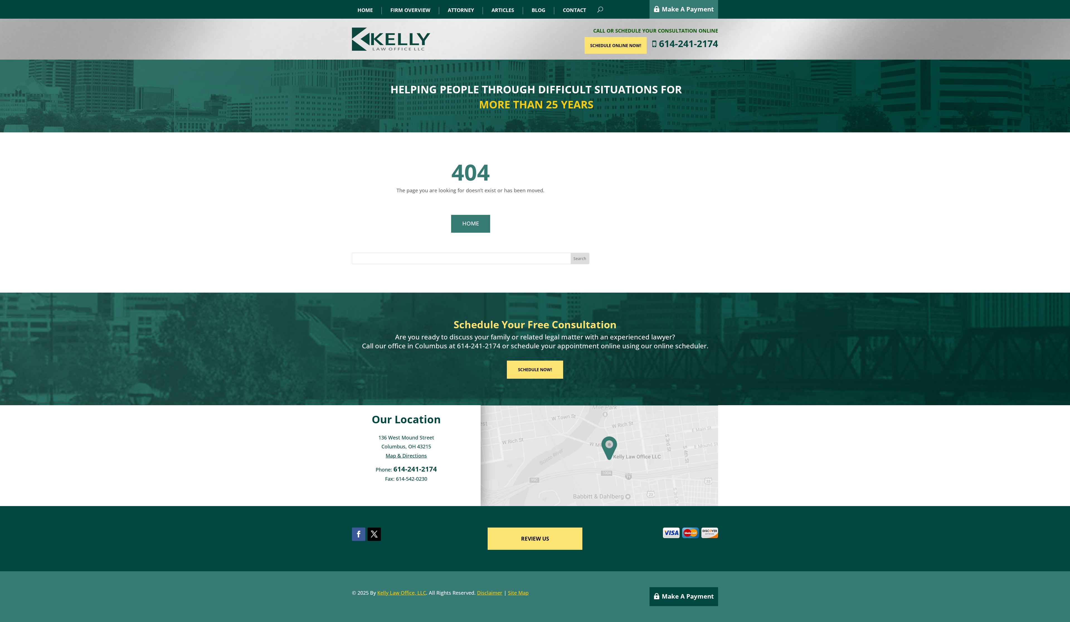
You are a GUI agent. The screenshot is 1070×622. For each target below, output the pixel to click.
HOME (470, 223)
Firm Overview (410, 10)
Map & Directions (406, 455)
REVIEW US (535, 538)
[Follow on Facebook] (358, 534)
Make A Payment (688, 9)
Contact (574, 10)
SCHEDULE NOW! (535, 369)
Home (365, 10)
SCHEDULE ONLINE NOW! (615, 45)
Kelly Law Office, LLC (401, 592)
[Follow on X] (374, 534)
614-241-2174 (687, 43)
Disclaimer (489, 592)
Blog (538, 10)
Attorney (461, 10)
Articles (503, 10)
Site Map (518, 592)
